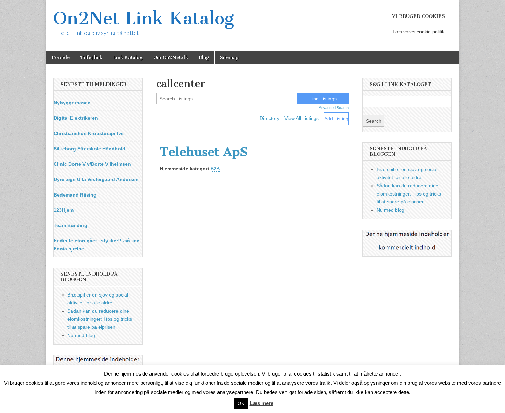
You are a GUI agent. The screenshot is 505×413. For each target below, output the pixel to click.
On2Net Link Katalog (143, 18)
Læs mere (261, 403)
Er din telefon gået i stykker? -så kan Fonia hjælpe (97, 245)
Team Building (70, 225)
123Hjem (64, 210)
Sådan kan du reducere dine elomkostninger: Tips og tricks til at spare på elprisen (99, 319)
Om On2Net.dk (170, 57)
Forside (61, 57)
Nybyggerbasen (72, 102)
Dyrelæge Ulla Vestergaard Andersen (96, 179)
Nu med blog (81, 335)
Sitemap (229, 57)
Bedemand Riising (75, 195)
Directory (269, 118)
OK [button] (241, 403)
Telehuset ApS (204, 151)
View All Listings (301, 118)
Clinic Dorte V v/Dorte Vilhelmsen (92, 164)
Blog (204, 57)
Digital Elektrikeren (76, 118)
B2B (215, 168)
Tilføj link (91, 57)
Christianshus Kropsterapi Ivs (89, 133)
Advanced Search (334, 107)
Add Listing (336, 118)
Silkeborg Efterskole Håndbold (89, 149)
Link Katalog (128, 57)
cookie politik (431, 31)
